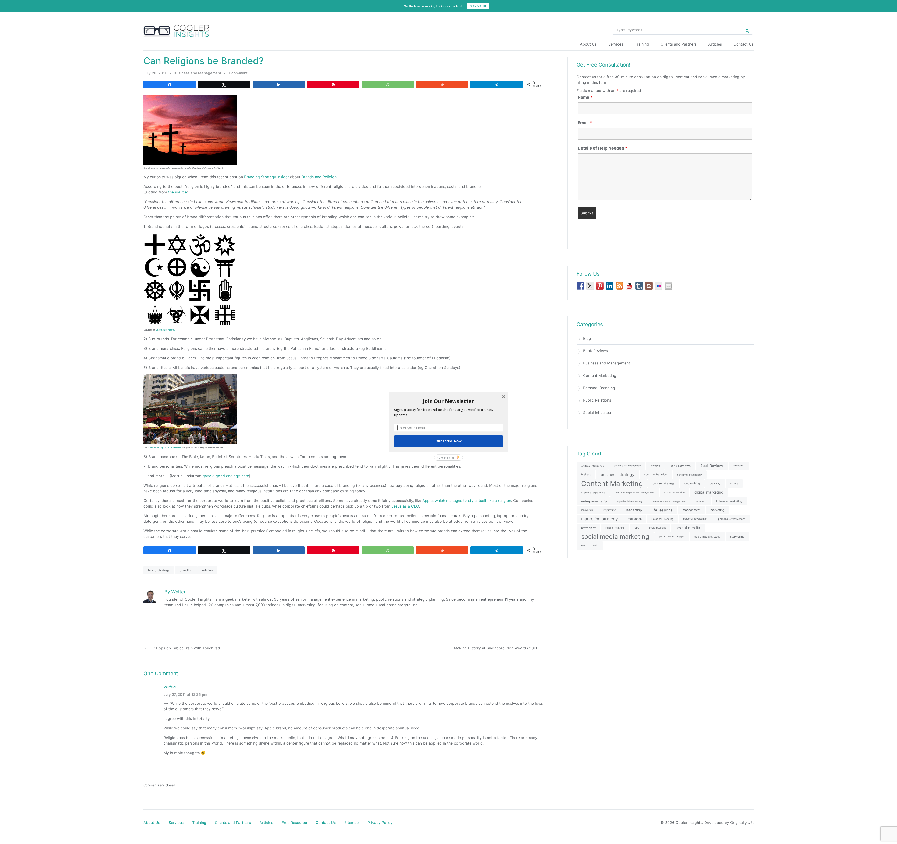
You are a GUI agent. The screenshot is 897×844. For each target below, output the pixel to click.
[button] (448, 400)
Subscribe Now (448, 441)
